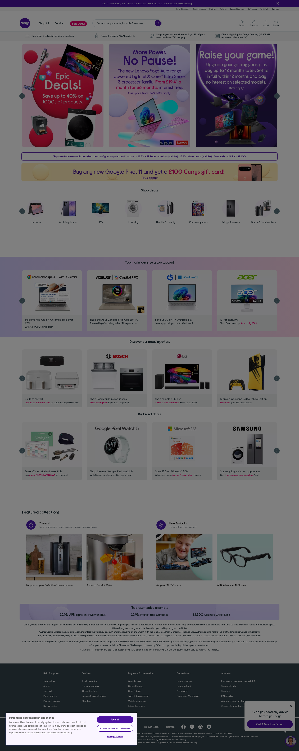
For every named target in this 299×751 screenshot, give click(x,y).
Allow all (115, 719)
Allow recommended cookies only (115, 728)
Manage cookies (115, 736)
